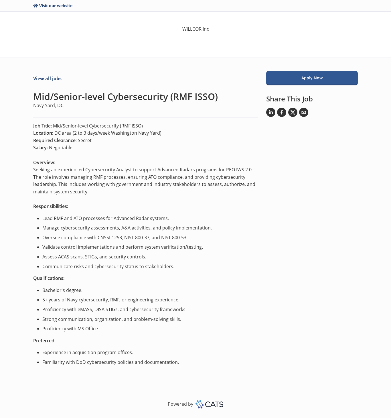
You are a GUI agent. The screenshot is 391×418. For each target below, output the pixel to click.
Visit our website (55, 5)
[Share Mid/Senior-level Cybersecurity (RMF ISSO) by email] (303, 113)
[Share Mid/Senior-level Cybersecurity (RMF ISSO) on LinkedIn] (270, 113)
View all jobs (47, 78)
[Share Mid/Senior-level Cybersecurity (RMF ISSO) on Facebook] (281, 113)
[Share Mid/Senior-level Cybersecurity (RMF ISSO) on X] (292, 113)
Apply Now (312, 78)
